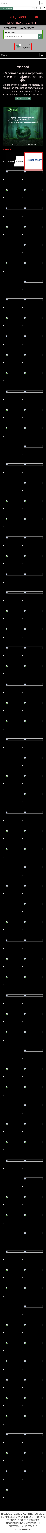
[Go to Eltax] (15, 436)
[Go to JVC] (15, 692)
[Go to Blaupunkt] (33, 252)
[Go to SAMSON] (33, 1222)
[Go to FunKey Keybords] (15, 508)
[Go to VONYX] (15, 1442)
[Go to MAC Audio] (15, 820)
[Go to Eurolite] (33, 454)
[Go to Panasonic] (33, 1021)
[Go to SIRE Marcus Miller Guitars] (33, 1277)
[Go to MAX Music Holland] (33, 856)
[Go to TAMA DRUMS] (33, 1350)
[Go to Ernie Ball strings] (33, 435)
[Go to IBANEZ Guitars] (15, 618)
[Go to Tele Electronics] (15, 1387)
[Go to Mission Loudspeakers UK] (15, 929)
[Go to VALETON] (33, 1405)
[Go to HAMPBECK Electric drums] (15, 563)
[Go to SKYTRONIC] (15, 1296)
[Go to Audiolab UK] (15, 197)
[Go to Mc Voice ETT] (15, 893)
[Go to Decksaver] (15, 344)
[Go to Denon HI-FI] (33, 344)
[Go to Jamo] (33, 655)
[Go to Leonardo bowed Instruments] (33, 783)
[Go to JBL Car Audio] (33, 673)
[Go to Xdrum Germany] (15, 1479)
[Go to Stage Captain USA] (33, 1295)
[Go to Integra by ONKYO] (33, 637)
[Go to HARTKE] (15, 582)
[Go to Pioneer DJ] (15, 1076)
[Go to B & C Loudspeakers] (33, 216)
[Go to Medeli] (33, 911)
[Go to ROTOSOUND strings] (15, 1204)
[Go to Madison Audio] (33, 820)
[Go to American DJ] (15, 179)
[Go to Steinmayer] (33, 1314)
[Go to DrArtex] (15, 380)
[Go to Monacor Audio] (33, 929)
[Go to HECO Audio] (15, 600)
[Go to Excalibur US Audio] (15, 472)
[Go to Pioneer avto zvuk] (33, 1058)
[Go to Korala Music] (33, 747)
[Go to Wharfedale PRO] (33, 1460)
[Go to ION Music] (15, 655)
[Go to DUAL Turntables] (15, 399)
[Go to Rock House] (33, 1149)
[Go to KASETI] (15, 710)
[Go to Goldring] (33, 527)
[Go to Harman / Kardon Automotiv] (33, 563)
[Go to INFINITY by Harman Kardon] (15, 637)
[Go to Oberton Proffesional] (15, 984)
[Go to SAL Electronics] (15, 1222)
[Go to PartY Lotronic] (15, 1040)
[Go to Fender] (33, 472)
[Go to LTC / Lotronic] (33, 801)
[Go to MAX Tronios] (33, 875)
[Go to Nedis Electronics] (33, 966)
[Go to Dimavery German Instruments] (15, 362)
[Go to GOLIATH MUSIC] (15, 545)
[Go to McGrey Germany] (33, 893)
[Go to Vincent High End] (15, 1424)
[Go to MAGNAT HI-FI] (33, 838)
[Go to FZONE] (33, 508)
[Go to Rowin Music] (33, 1204)
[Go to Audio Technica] (33, 179)
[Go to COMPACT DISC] (15, 325)
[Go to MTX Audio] (33, 948)
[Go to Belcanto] (33, 234)
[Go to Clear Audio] (33, 307)
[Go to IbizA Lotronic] (33, 618)
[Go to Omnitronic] (15, 1003)
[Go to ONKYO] (33, 1003)
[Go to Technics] (33, 1369)
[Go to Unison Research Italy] (15, 1405)
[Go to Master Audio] (15, 856)
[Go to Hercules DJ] (33, 600)
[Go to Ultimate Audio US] (33, 1387)
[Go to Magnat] (15, 838)
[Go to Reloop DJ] (15, 1149)
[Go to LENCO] (15, 783)
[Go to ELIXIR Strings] (33, 417)
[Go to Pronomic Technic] (33, 1094)
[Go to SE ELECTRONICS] (33, 1240)
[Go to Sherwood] (15, 1259)
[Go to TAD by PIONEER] (33, 1332)
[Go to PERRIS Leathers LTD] (33, 1039)
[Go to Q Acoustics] (33, 1113)
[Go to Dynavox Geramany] (15, 417)
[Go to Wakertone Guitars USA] (33, 1442)
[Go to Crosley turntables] (33, 325)
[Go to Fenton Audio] (33, 490)
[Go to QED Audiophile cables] (15, 1131)
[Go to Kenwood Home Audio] (15, 728)
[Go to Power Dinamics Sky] (15, 1094)
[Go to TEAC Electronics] (15, 1369)
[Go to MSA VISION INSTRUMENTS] (15, 948)
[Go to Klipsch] (33, 728)
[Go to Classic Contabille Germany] (15, 307)
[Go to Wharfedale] (15, 1460)
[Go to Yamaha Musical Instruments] (15, 1497)
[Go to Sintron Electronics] (15, 1277)
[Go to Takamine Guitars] (15, 1350)
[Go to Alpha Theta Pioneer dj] (15, 161)
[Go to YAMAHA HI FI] (33, 1479)
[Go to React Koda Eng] (33, 1131)
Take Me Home (24, 98)
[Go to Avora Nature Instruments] (15, 216)
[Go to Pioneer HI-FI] (33, 1076)
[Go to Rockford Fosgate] (15, 1168)
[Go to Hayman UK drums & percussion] (33, 582)
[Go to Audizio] (33, 197)
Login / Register (6, 8)
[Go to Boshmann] (15, 271)
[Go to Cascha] (33, 289)
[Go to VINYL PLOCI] (33, 1424)
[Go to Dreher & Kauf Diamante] (33, 380)
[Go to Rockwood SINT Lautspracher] (33, 1186)
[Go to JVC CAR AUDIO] (33, 692)
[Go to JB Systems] (15, 673)
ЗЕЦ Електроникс (23, 16)
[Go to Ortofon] (15, 1021)
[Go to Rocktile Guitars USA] (33, 1168)
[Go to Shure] (33, 1259)
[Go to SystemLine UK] (15, 1332)
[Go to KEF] (33, 710)
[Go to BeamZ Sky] (15, 234)
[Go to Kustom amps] (33, 765)
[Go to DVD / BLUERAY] (33, 399)
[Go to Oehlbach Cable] (33, 984)
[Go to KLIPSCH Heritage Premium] (15, 747)
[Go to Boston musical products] (33, 270)
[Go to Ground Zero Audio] (33, 545)
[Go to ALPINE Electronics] (33, 161)
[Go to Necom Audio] (15, 966)
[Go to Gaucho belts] (15, 526)
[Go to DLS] (33, 362)
